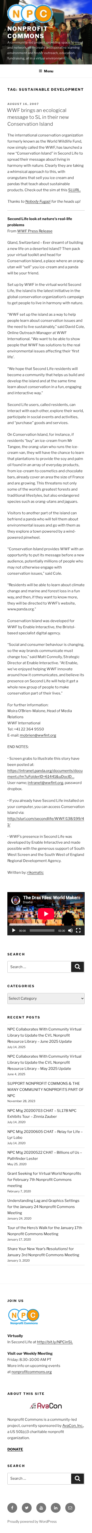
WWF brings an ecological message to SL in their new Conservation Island (38, 117)
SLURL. (74, 190)
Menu (48, 71)
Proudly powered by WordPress (32, 1521)
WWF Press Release (35, 231)
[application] (46, 913)
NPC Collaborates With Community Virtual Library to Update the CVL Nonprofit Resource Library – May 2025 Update (44, 1062)
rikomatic (35, 872)
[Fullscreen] (78, 930)
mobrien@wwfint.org (38, 735)
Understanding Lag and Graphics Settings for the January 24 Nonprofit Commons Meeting (43, 1206)
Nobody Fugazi (38, 201)
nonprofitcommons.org (32, 1372)
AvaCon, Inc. (72, 1425)
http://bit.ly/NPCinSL (55, 1342)
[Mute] (70, 930)
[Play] (13, 930)
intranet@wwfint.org (45, 783)
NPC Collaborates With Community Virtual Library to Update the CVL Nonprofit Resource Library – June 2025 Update (44, 1035)
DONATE (15, 1449)
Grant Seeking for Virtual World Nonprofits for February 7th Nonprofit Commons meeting (44, 1179)
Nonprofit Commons (27, 32)
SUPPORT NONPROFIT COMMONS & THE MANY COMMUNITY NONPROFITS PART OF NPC (45, 1089)
